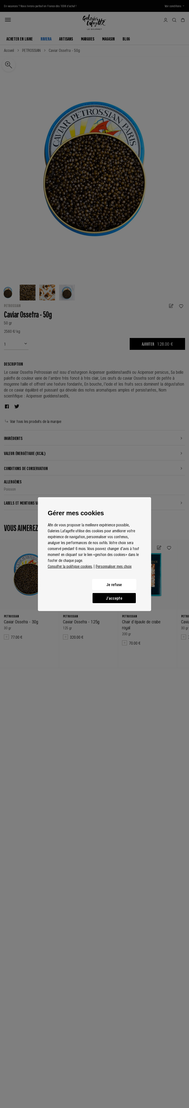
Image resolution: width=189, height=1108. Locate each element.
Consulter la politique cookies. (70, 566)
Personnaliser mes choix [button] (114, 566)
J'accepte (114, 597)
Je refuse (114, 584)
